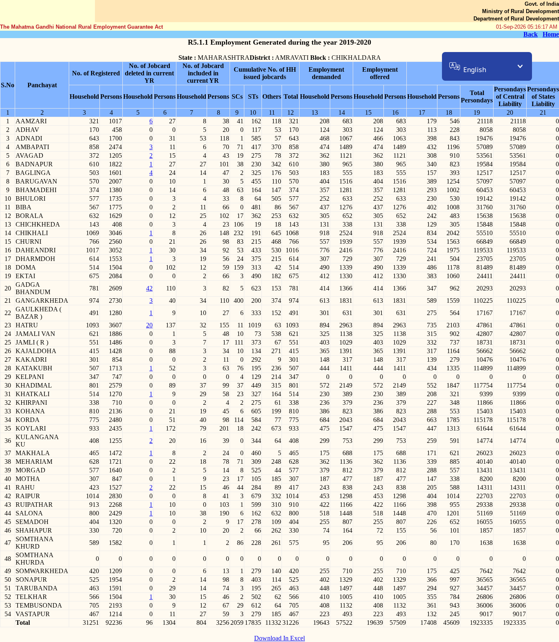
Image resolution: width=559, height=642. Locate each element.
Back (530, 34)
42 (149, 288)
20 (149, 325)
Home (551, 34)
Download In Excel (279, 638)
